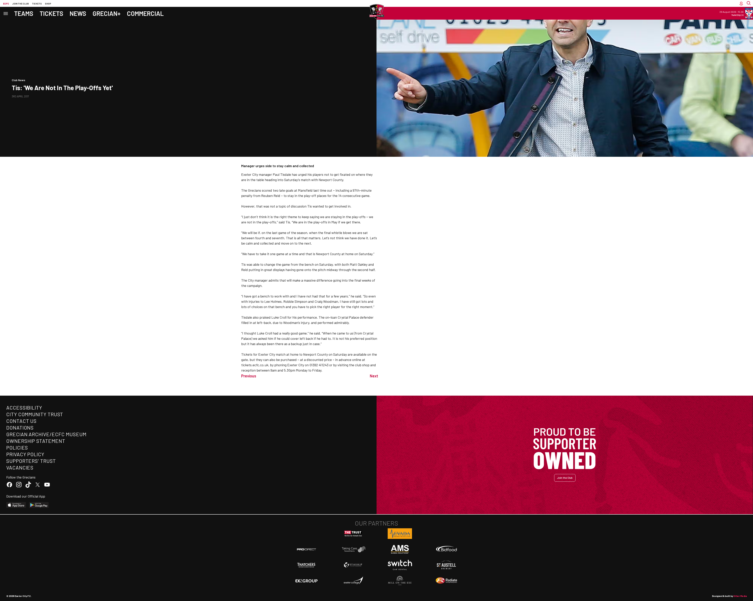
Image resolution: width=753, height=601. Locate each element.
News (78, 13)
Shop (48, 3)
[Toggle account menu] (741, 3)
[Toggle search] (749, 3)
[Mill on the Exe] (400, 580)
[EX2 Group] (306, 580)
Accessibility (24, 407)
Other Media (740, 596)
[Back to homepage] (376, 12)
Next (374, 375)
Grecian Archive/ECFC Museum (46, 434)
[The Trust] (353, 533)
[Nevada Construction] (400, 533)
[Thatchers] (306, 565)
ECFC (6, 3)
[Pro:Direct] (306, 549)
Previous (248, 375)
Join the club (20, 3)
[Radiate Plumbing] (446, 580)
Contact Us (21, 421)
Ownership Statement (35, 441)
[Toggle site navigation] (5, 13)
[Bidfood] (446, 549)
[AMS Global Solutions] (400, 549)
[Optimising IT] (353, 565)
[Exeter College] (353, 580)
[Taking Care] (353, 549)
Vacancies (20, 467)
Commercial (145, 13)
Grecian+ (107, 13)
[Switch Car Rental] (400, 565)
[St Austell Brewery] (446, 565)
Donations (20, 427)
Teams (23, 13)
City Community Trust (34, 414)
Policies (17, 447)
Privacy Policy (25, 454)
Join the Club (565, 477)
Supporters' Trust (31, 461)
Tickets (37, 3)
